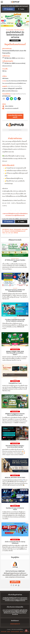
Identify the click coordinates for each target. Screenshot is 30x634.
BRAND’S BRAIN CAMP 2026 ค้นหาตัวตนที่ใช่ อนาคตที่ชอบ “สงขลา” (15, 353)
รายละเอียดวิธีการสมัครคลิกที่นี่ (15, 116)
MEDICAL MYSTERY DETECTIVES (15, 477)
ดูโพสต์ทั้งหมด (15, 582)
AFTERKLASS (6, 229)
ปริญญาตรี (7, 231)
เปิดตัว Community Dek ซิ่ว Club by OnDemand (15, 542)
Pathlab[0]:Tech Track (15, 383)
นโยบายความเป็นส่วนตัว (15, 631)
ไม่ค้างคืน (16, 233)
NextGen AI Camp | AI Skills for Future (15, 509)
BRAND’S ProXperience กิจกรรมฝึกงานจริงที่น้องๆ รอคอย (15, 414)
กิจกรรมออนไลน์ (9, 30)
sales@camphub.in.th (15, 624)
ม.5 (9, 233)
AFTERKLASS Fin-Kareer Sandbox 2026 (15, 261)
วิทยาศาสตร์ (15, 288)
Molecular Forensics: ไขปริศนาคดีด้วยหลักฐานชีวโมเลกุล (15, 291)
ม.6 (12, 233)
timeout (11, 229)
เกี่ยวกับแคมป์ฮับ (3, 631)
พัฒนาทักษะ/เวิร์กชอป (19, 30)
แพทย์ (15, 474)
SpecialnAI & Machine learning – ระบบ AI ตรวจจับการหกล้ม (15, 446)
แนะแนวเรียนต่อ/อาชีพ (15, 538)
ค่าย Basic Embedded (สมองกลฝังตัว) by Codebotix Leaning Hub (15, 320)
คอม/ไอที (15, 318)
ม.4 (7, 233)
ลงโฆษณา (21, 631)
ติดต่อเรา (8, 631)
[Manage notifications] (26, 630)
